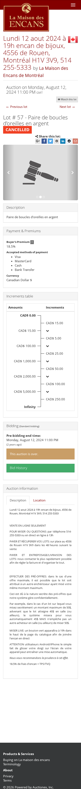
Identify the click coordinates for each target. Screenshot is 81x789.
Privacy (8, 776)
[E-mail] (75, 141)
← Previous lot (16, 107)
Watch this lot (68, 99)
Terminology (12, 764)
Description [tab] (18, 500)
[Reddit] (69, 141)
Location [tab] (39, 500)
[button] (8, 172)
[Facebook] (44, 141)
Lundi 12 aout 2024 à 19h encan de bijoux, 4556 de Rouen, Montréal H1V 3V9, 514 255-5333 (37, 53)
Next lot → (67, 107)
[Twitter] (50, 141)
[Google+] (37, 141)
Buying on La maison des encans (26, 760)
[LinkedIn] (62, 141)
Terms (7, 780)
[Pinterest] (56, 141)
